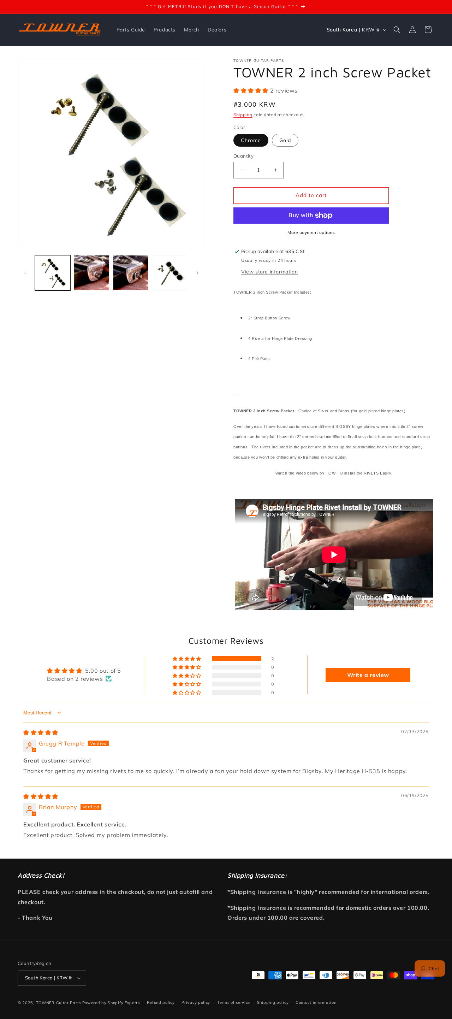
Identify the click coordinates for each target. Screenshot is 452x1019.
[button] (397, 29)
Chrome (251, 140)
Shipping (242, 114)
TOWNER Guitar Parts (58, 1002)
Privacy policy (196, 1002)
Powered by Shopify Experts (111, 1002)
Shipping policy (273, 1002)
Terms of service (233, 1002)
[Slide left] (25, 273)
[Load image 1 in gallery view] (52, 272)
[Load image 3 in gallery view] (130, 272)
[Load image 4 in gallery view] (169, 272)
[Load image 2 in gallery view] (91, 272)
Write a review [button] (368, 674)
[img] (40, 732)
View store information (269, 272)
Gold (285, 140)
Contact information (316, 1002)
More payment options (311, 232)
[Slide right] (197, 273)
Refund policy (161, 1002)
